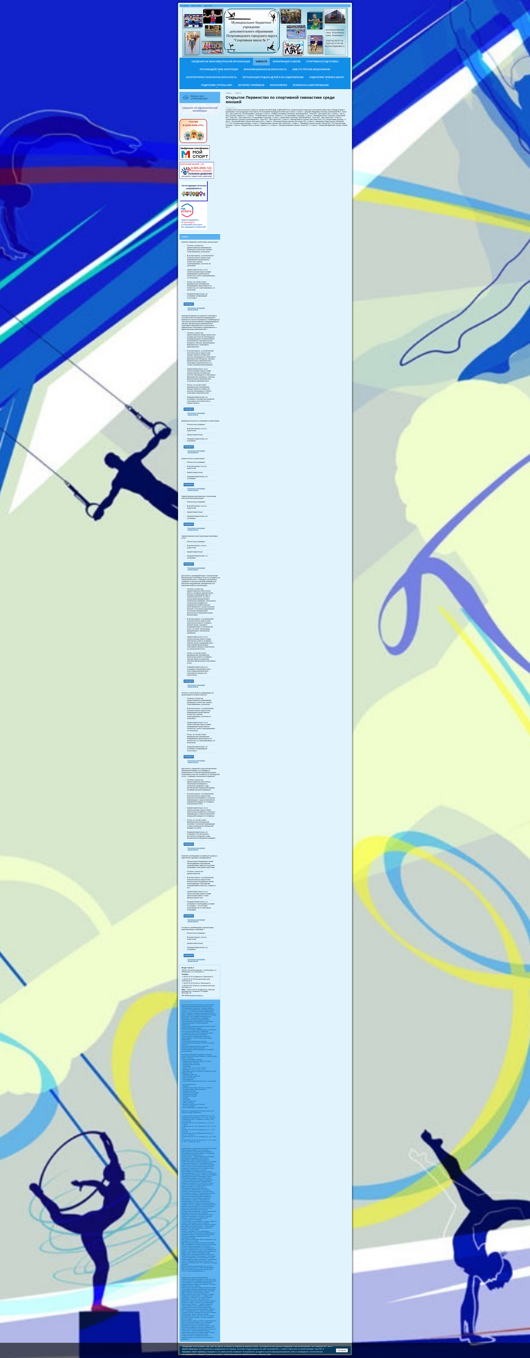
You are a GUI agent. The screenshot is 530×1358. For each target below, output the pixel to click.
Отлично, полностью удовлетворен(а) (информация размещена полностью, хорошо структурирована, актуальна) (199, 249)
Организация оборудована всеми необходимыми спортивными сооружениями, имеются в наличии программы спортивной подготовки (201, 864)
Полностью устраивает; (196, 933)
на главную (185, 5)
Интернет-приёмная (251, 85)
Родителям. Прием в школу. (326, 77)
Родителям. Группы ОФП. (217, 85)
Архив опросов (193, 309)
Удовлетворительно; (195, 943)
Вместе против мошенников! (311, 69)
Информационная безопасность (265, 69)
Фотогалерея (278, 85)
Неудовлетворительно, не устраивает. (197, 948)
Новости (261, 61)
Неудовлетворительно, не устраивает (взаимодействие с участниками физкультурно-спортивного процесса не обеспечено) (199, 671)
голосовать (188, 304)
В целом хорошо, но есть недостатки (197, 430)
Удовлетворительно (195, 435)
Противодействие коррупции (219, 69)
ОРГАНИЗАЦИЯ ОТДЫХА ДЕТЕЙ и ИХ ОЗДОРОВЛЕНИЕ (273, 77)
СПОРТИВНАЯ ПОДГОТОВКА (322, 61)
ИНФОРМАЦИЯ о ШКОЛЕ (287, 61)
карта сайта (208, 5)
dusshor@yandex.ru (196, 995)
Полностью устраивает (196, 424)
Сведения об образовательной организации (221, 61)
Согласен (342, 1350)
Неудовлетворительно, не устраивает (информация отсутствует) (197, 296)
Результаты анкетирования (311, 85)
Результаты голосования (196, 308)
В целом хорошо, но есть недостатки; (197, 938)
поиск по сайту (196, 5)
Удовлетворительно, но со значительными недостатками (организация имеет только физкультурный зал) (199, 895)
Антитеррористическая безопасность (211, 77)
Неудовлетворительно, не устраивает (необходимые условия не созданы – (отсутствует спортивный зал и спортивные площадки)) (201, 906)
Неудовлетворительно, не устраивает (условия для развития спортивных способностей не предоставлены (200, 400)
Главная (228, 93)
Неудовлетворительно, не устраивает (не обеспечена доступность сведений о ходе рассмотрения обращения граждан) (201, 835)
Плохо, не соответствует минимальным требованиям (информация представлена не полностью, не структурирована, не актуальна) (201, 286)
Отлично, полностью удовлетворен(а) (195, 872)
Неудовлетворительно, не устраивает (197, 440)
